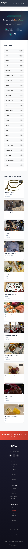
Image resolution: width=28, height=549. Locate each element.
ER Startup (15, 534)
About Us (14, 488)
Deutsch (14, 518)
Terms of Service (14, 496)
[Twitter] (17, 455)
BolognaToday (8, 534)
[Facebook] (10, 455)
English (14, 510)
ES (18, 3)
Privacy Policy (14, 493)
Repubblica (4, 531)
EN (16, 3)
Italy (14, 466)
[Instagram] (14, 455)
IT (13, 3)
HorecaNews (17, 531)
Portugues (14, 520)
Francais (14, 515)
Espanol (14, 513)
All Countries (14, 464)
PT (26, 3)
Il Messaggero (10, 531)
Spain (14, 471)
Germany (14, 474)
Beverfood (23, 531)
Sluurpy (14, 479)
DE (23, 3)
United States (14, 477)
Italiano (14, 507)
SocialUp (20, 534)
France (14, 469)
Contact (14, 491)
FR (21, 3)
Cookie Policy (14, 498)
